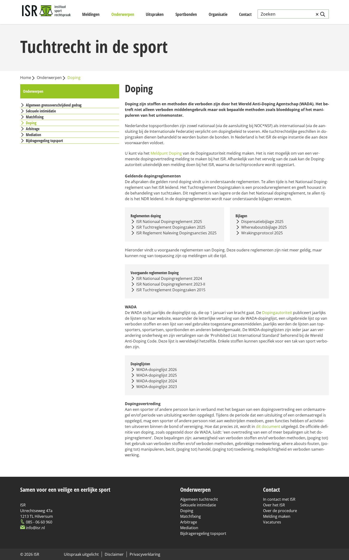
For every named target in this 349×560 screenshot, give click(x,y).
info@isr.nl (35, 527)
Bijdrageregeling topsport (203, 533)
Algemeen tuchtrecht (199, 499)
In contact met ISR (279, 499)
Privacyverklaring (145, 554)
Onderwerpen (122, 14)
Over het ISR (274, 505)
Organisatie (218, 14)
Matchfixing (190, 516)
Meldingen (90, 14)
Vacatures (272, 522)
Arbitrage (188, 522)
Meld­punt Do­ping (166, 153)
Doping (186, 510)
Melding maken (276, 516)
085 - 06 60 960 (39, 522)
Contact (245, 14)
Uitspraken (155, 14)
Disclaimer (114, 554)
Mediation (189, 527)
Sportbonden (186, 14)
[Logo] (46, 12)
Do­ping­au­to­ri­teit (277, 312)
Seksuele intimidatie (198, 505)
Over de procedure (280, 510)
